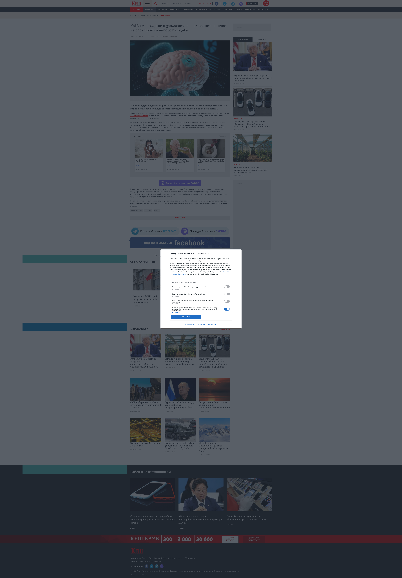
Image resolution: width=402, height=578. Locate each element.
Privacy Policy (212, 324)
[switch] (227, 286)
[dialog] (201, 289)
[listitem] (201, 282)
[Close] (237, 254)
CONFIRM (186, 317)
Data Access (201, 324)
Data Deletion (189, 324)
